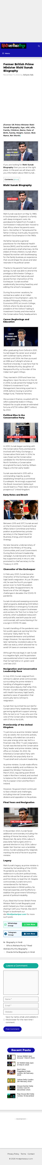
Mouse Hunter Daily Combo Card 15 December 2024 (25, 1088)
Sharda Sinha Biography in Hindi (20, 952)
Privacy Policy (13, 1154)
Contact (31, 1154)
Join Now (30, 924)
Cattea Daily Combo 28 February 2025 (25, 1081)
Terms (23, 1154)
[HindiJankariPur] (13, 46)
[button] (39, 46)
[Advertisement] (21, 21)
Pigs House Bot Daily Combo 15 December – (25, 1096)
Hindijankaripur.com (16, 914)
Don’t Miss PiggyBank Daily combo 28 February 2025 (25, 1072)
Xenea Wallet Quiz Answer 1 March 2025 (26, 1057)
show (16, 179)
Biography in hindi (14, 942)
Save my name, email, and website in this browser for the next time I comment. (22, 1019)
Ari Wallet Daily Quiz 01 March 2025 (25, 1064)
